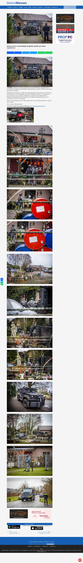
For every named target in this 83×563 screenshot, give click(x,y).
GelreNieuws (45, 546)
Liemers (25, 7)
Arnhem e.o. (15, 7)
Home (30, 541)
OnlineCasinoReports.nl (14, 550)
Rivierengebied (48, 7)
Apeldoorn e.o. (55, 7)
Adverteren (46, 541)
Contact (52, 541)
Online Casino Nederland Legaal (36, 550)
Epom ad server (68, 550)
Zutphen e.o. (41, 7)
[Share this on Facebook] (14, 52)
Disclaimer (40, 541)
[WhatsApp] (45, 52)
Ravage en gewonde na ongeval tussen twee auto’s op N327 (44, 532)
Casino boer (74, 550)
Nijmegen (21, 7)
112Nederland (52, 546)
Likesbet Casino (5, 550)
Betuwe (29, 7)
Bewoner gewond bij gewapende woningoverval (14, 532)
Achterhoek (35, 7)
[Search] (65, 7)
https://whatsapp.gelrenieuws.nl (37, 106)
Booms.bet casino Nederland (57, 550)
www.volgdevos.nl (24, 550)
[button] (80, 560)
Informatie (35, 541)
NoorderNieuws (37, 546)
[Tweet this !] (29, 52)
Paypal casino (47, 550)
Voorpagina (9, 7)
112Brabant (29, 546)
